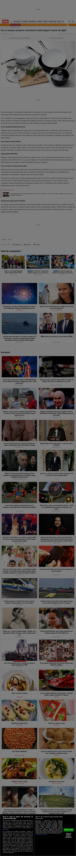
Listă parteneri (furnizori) (41, 834)
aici (13, 844)
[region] (38, 835)
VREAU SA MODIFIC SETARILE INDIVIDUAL (68, 835)
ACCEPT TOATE (68, 829)
